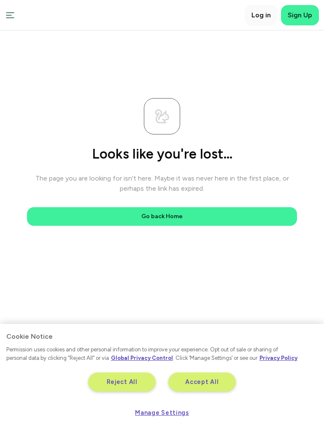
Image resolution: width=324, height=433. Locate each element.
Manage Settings (162, 413)
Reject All (122, 382)
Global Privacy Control (142, 358)
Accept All (202, 382)
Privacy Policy (278, 358)
